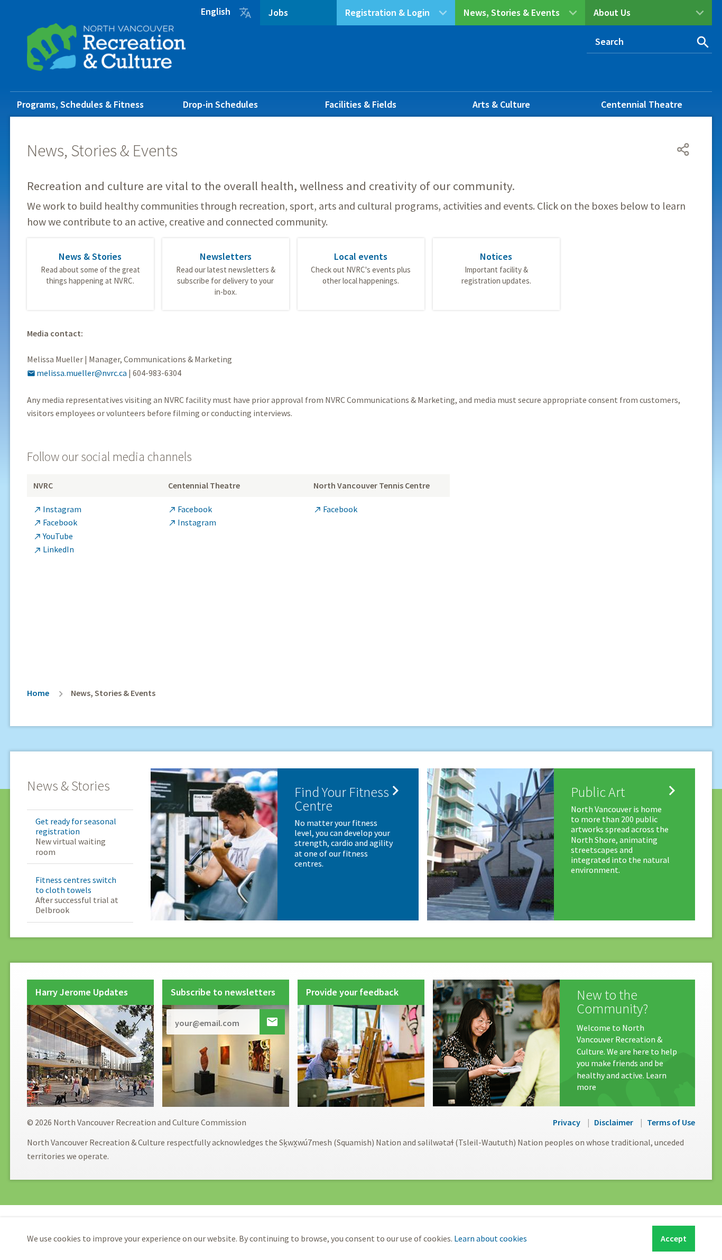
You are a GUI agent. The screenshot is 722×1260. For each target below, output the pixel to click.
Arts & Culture (501, 104)
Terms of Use (671, 1122)
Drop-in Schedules (220, 104)
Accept (674, 1238)
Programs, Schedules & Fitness (80, 104)
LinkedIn (53, 549)
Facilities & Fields (360, 104)
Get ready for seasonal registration (75, 826)
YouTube (53, 536)
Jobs (278, 12)
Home (38, 693)
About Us (612, 12)
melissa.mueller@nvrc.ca (77, 373)
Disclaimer (613, 1122)
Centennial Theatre (641, 104)
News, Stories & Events (512, 12)
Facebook (55, 522)
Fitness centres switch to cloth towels (75, 885)
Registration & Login (387, 12)
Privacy (566, 1122)
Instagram (57, 509)
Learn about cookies (490, 1238)
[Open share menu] (683, 149)
